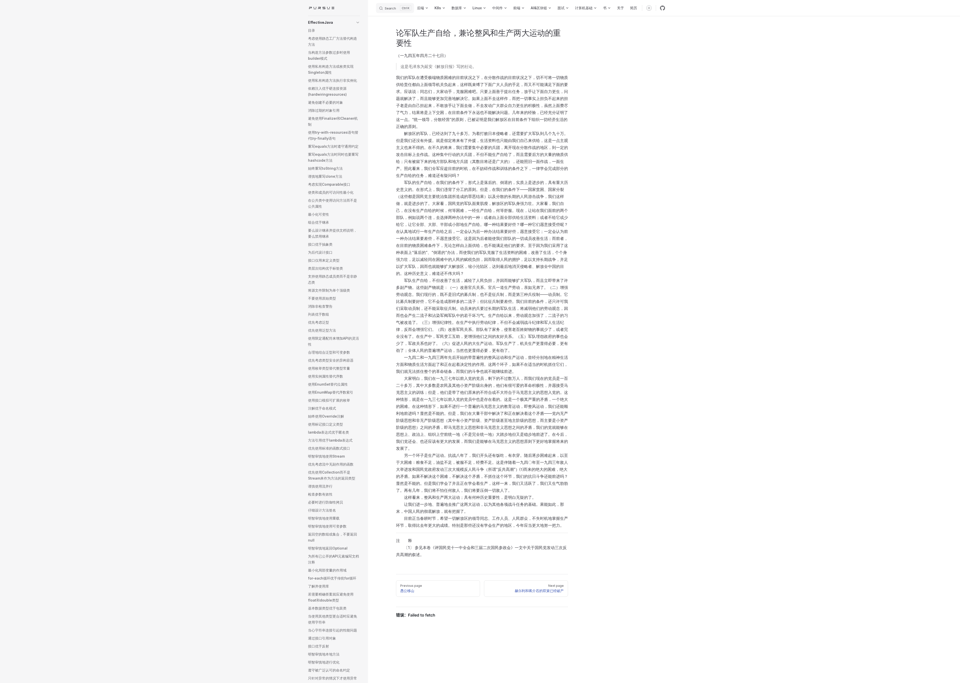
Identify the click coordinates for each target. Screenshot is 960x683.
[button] (334, 22)
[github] (662, 7)
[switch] (649, 8)
